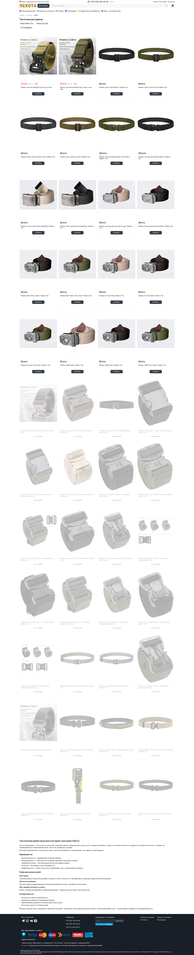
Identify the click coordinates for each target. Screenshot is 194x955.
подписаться (119, 920)
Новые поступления (46, 11)
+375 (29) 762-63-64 (72, 924)
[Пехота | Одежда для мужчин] (28, 5)
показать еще (38, 828)
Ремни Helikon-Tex (26, 23)
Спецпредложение (29, 11)
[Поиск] (166, 6)
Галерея (60, 11)
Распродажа (72, 11)
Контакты (171, 2)
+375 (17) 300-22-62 (72, 927)
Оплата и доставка (160, 2)
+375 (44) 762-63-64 (72, 920)
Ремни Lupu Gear (42, 23)
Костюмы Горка (115, 11)
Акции (105, 11)
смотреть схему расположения (90, 945)
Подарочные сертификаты (90, 11)
